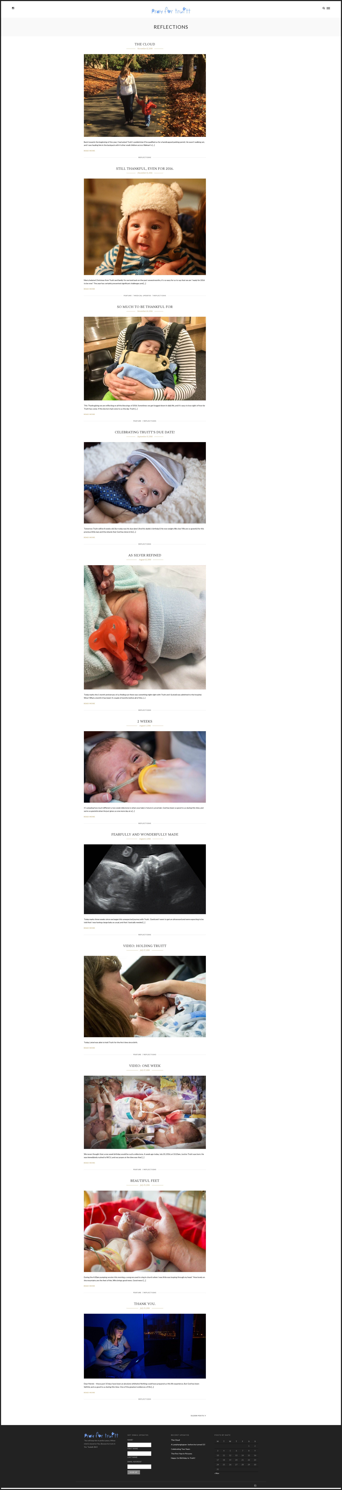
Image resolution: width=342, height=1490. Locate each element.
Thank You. (145, 1304)
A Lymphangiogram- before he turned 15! (188, 1444)
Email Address (134, 1462)
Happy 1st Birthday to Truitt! (183, 1458)
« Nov (217, 1473)
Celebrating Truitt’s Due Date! (145, 432)
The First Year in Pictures (181, 1453)
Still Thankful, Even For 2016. (145, 169)
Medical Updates (142, 295)
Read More (89, 151)
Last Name (132, 1457)
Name (130, 1440)
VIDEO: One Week (145, 1066)
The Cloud (145, 44)
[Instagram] (13, 8)
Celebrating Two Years (180, 1449)
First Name (132, 1449)
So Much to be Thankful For (145, 307)
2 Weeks (144, 721)
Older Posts (197, 1415)
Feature (128, 295)
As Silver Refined (144, 555)
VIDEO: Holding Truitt (144, 946)
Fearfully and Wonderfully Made (144, 834)
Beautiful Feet (144, 1181)
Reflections (145, 157)
